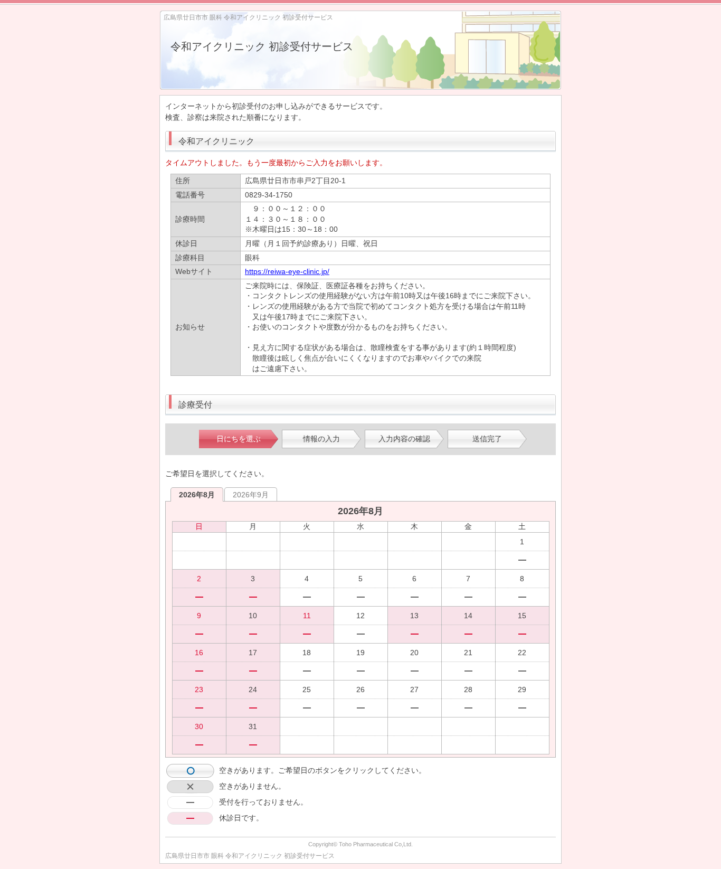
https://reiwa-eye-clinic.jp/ (287, 271)
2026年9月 (251, 494)
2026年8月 (197, 494)
